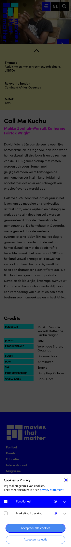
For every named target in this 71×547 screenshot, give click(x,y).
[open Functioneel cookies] (64, 502)
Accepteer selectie (35, 539)
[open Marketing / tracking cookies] (64, 514)
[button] (37, 501)
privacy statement (52, 490)
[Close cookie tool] (66, 480)
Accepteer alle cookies (35, 528)
